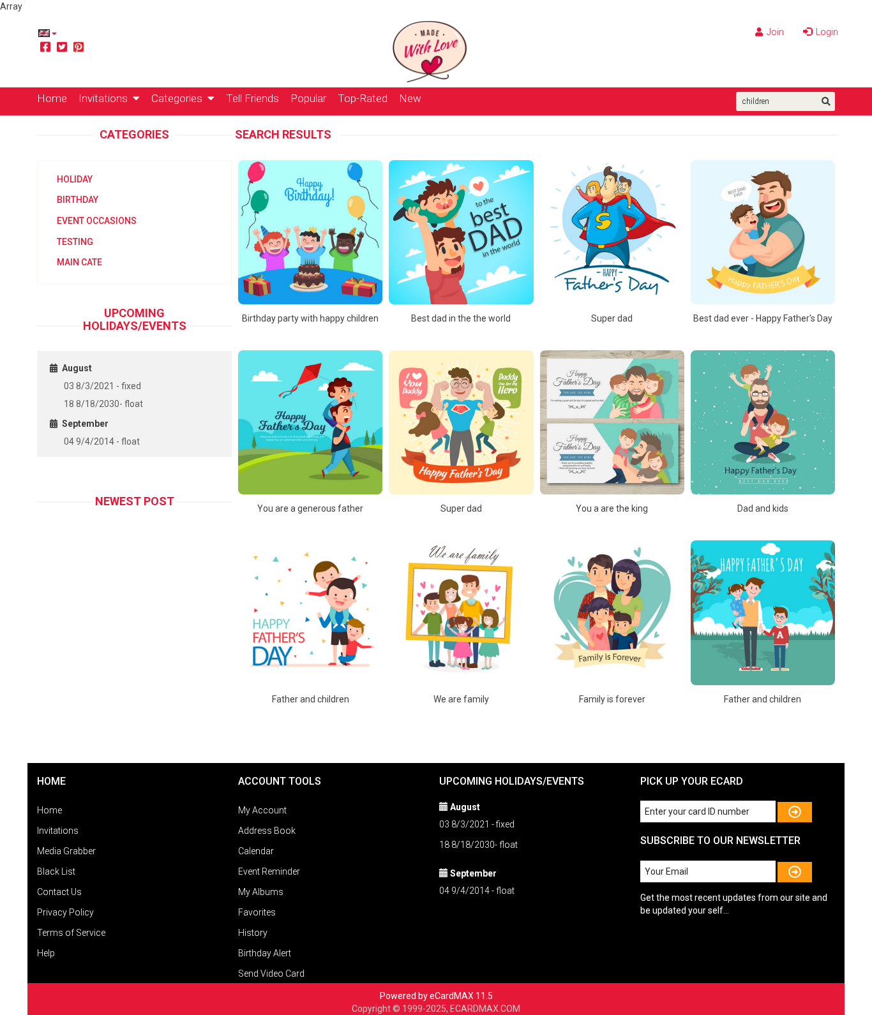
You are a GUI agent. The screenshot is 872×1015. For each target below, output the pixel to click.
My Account (262, 810)
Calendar (256, 851)
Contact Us (59, 892)
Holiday (75, 179)
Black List (56, 871)
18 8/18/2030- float (103, 404)
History (252, 933)
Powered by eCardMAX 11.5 (436, 996)
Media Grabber (66, 851)
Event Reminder (269, 871)
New (410, 98)
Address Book (267, 831)
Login (826, 32)
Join (774, 32)
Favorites (257, 912)
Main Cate (79, 262)
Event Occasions (97, 221)
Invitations (106, 98)
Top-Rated (362, 98)
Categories (179, 98)
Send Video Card (271, 973)
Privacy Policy (65, 912)
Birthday (77, 200)
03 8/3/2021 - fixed (102, 386)
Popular (308, 98)
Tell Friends (252, 98)
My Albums (260, 892)
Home (52, 98)
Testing (75, 242)
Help (46, 953)
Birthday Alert (264, 953)
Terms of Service (71, 933)
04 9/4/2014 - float (102, 441)
